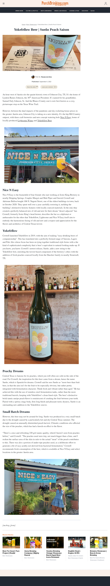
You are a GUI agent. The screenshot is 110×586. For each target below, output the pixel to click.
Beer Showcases (31, 24)
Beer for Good (78, 556)
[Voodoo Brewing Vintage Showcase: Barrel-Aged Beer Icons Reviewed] (55, 542)
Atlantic (70, 556)
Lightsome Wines (25, 120)
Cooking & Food (74, 10)
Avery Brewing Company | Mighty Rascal (31, 553)
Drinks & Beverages (60, 10)
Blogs (93, 10)
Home (23, 24)
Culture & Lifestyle (32, 10)
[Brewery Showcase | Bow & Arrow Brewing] (98, 542)
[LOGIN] (105, 3)
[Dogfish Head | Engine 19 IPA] (77, 542)
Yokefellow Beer (44, 120)
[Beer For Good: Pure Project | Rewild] (11, 542)
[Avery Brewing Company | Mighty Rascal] (33, 542)
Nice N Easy (65, 117)
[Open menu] (4, 3)
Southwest (101, 560)
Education (85, 10)
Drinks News (19, 10)
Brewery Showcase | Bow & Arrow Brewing (98, 553)
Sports (81, 558)
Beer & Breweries (46, 10)
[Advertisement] (97, 57)
